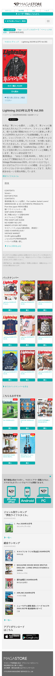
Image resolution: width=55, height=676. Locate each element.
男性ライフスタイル (11, 176)
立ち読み (14, 91)
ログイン (8, 10)
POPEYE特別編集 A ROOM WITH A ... (44, 421)
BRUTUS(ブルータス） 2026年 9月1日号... (27, 456)
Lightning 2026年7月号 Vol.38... (10, 338)
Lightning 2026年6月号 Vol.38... (27, 338)
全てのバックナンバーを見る (16, 386)
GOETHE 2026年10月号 (27, 421)
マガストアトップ (11, 42)
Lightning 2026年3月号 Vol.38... (27, 372)
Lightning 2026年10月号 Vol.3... (9, 303)
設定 (33, 10)
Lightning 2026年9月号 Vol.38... (27, 303)
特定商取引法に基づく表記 (13, 665)
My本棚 (21, 10)
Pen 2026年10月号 (8, 420)
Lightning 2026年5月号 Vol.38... (45, 338)
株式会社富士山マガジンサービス (23, 668)
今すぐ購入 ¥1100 (15, 86)
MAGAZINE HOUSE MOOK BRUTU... (9, 456)
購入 (10, 310)
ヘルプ (46, 10)
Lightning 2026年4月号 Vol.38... (10, 372)
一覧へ (9, 538)
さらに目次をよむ (13, 246)
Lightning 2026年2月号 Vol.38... (45, 372)
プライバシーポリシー (29, 663)
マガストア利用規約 (11, 663)
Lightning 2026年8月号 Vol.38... (45, 303)
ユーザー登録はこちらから (28, 14)
